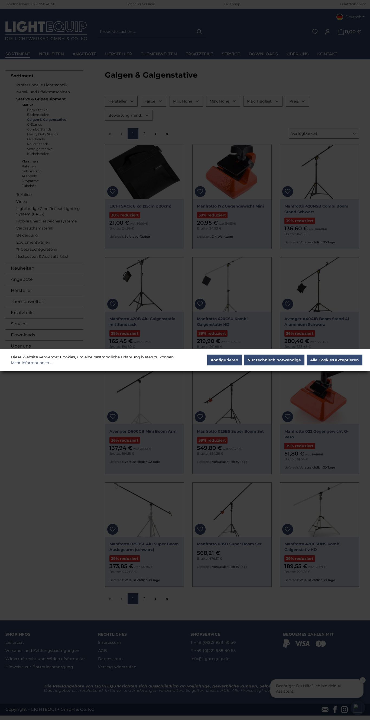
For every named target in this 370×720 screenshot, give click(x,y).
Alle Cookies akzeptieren (334, 360)
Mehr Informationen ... (32, 362)
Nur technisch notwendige (274, 360)
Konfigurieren (224, 360)
